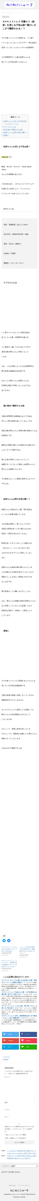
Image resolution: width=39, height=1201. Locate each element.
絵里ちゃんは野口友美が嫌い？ (15, 132)
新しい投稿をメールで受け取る (16, 1138)
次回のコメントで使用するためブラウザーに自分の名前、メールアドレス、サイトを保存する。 (19, 1129)
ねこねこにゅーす (19, 1190)
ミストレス (6, 1056)
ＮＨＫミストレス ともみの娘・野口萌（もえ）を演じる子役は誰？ (9, 949)
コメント (7, 1077)
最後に (6, 135)
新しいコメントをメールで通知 (16, 1135)
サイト (6, 1117)
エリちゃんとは (9, 127)
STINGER (22, 1197)
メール (7, 1110)
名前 (6, 1102)
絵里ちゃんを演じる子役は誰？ (15, 121)
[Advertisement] (19, 89)
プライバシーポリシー (24, 1185)
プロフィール (11, 124)
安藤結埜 (5, 1059)
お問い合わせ (12, 1185)
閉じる (17, 117)
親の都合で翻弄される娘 (13, 130)
